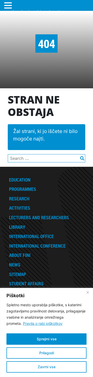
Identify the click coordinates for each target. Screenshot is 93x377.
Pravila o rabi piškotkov (43, 323)
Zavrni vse (47, 367)
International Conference (37, 246)
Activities (19, 208)
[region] (46, 332)
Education (19, 180)
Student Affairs (26, 283)
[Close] (87, 292)
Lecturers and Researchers (39, 217)
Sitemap (17, 274)
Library (17, 227)
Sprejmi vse (47, 339)
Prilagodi (46, 353)
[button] (8, 6)
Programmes (22, 189)
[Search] (81, 156)
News (14, 265)
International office (31, 236)
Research (19, 198)
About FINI (19, 255)
